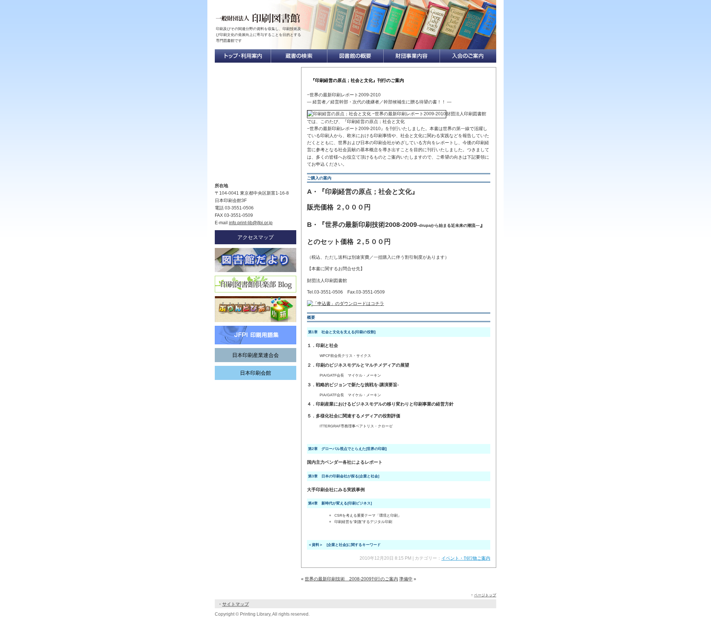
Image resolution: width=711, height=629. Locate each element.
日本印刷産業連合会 (255, 355)
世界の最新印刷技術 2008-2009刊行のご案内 (351, 579)
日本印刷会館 (255, 373)
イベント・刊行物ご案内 (465, 558)
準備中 (406, 579)
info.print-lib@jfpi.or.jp (251, 222)
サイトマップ (235, 604)
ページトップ (485, 595)
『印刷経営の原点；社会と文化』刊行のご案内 (357, 80)
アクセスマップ (255, 237)
